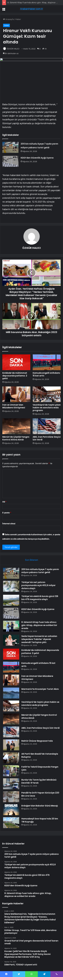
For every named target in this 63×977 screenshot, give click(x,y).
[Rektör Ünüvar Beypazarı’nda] (11, 744)
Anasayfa (9, 19)
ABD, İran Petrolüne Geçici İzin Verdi (47, 438)
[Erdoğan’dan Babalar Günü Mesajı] (11, 809)
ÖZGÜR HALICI (13, 49)
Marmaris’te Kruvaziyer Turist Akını (40, 689)
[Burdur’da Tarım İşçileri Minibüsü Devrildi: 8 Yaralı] (11, 783)
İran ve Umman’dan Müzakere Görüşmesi (13, 406)
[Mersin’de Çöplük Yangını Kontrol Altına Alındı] (16, 426)
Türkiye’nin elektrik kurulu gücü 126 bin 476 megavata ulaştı (39, 598)
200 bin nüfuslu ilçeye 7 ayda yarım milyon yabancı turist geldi (40, 571)
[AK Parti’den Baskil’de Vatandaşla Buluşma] (11, 757)
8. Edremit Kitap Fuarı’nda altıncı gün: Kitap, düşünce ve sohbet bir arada (39, 625)
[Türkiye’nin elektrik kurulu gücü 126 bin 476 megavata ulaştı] (11, 600)
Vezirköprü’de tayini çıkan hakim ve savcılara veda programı (47, 407)
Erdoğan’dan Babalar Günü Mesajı (39, 805)
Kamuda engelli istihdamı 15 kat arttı (46, 374)
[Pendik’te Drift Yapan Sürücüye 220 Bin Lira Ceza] (11, 796)
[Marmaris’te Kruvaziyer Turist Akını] (11, 693)
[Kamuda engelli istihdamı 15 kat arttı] (47, 362)
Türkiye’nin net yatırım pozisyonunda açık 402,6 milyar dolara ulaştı (38, 585)
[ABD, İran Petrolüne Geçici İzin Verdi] (47, 426)
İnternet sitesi (8, 523)
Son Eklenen (31, 559)
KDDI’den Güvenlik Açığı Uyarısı (37, 157)
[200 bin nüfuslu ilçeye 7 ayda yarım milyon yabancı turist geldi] (10, 147)
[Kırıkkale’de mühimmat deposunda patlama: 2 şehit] (16, 362)
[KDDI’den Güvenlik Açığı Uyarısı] (10, 161)
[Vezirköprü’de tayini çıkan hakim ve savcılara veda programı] (47, 394)
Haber (18, 19)
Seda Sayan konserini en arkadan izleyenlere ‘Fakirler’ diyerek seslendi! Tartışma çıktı (39, 639)
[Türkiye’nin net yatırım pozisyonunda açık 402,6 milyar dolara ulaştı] (11, 586)
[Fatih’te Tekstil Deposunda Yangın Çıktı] (11, 770)
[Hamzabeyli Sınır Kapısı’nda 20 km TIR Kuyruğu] (11, 822)
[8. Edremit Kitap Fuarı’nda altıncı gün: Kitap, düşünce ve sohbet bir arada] (11, 626)
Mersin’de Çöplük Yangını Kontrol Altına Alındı (15, 438)
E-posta (6, 512)
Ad (4, 502)
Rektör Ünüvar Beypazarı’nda (37, 740)
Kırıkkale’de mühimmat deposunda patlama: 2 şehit (14, 375)
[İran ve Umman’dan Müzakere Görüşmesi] (16, 394)
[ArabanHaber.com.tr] (31, 8)
